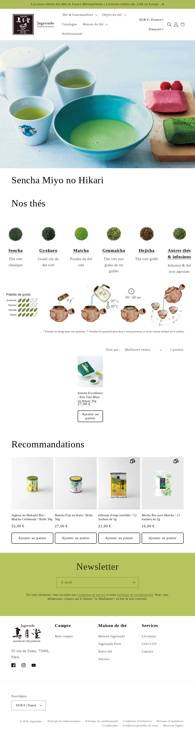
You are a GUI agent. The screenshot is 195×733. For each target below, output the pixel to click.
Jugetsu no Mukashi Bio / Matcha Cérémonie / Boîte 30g (31, 517)
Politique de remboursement (64, 721)
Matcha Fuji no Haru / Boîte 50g (74, 517)
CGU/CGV (149, 644)
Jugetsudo (36, 721)
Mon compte (64, 636)
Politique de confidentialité (102, 721)
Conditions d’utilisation (137, 721)
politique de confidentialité (135, 595)
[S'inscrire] (133, 582)
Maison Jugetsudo (111, 636)
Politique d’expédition (170, 721)
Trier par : (113, 349)
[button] (79, 15)
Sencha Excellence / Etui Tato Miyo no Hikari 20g (90, 397)
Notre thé (105, 651)
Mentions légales (173, 725)
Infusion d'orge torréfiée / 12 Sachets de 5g (117, 517)
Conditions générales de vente (140, 725)
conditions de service (91, 595)
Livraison (149, 636)
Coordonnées (110, 725)
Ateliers (104, 659)
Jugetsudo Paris (109, 644)
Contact (147, 651)
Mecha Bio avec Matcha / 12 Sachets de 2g (161, 517)
